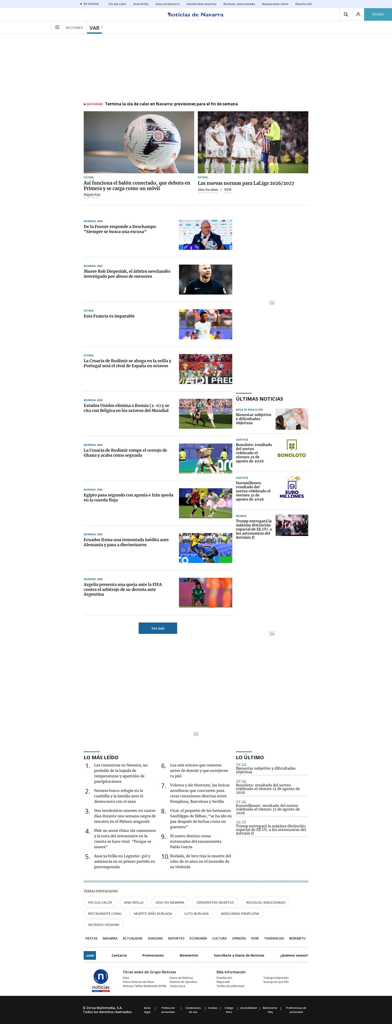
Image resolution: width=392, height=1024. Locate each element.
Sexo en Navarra (170, 902)
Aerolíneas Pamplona (240, 913)
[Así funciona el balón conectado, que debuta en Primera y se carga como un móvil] (139, 142)
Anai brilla (133, 902)
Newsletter (189, 955)
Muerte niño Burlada (153, 913)
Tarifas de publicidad (230, 986)
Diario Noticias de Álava (138, 982)
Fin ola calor (100, 902)
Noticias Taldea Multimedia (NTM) (144, 986)
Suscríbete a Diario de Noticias (239, 955)
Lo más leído (101, 757)
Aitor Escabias (208, 190)
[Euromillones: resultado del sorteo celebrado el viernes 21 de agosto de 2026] (292, 491)
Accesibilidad (248, 1007)
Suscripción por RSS (276, 982)
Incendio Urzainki (103, 924)
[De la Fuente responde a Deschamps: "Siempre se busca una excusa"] (205, 235)
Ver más (158, 628)
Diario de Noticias (181, 978)
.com (90, 955)
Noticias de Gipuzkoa (183, 982)
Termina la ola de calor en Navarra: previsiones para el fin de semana (171, 104)
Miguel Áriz (92, 195)
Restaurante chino (105, 913)
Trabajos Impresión (276, 978)
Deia (126, 978)
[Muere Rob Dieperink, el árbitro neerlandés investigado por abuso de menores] (205, 280)
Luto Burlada (196, 913)
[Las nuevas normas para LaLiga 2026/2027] (253, 142)
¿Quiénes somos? (294, 955)
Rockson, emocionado (266, 902)
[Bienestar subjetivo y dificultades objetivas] (292, 419)
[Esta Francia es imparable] (205, 324)
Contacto (119, 955)
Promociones (153, 955)
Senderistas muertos (215, 902)
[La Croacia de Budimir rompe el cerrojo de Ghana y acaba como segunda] (205, 459)
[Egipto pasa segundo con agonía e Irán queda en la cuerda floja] (205, 503)
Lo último (250, 757)
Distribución (224, 978)
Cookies (213, 1007)
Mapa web (223, 982)
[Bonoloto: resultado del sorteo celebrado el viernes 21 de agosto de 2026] (292, 453)
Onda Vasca (177, 986)
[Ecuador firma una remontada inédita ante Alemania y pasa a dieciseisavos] (205, 548)
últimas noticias (259, 398)
